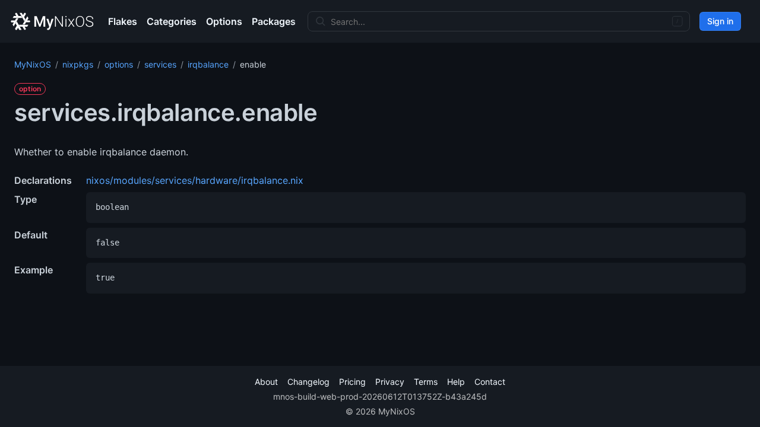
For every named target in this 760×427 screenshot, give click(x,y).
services (160, 64)
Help (456, 382)
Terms (426, 382)
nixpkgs (77, 64)
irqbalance (208, 64)
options (118, 64)
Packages (274, 21)
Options (224, 21)
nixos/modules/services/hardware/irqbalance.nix (194, 180)
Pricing (352, 382)
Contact (489, 382)
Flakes (122, 21)
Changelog (308, 382)
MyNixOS (32, 64)
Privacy (389, 382)
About (266, 382)
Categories (172, 21)
